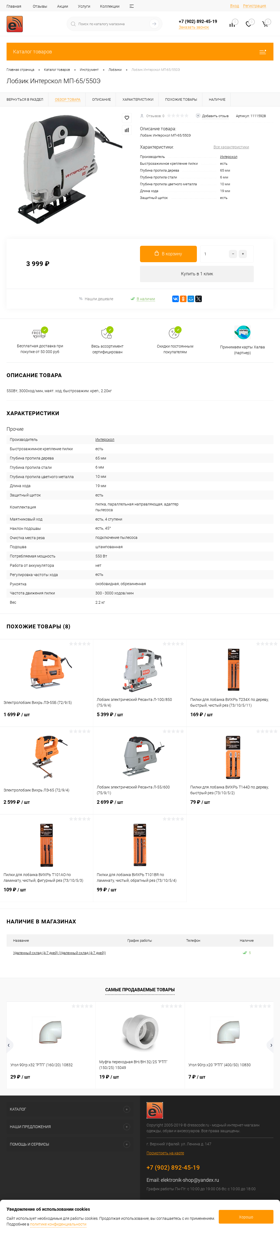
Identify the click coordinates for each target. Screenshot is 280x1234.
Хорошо (246, 1217)
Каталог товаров (32, 51)
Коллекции (109, 6)
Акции (62, 6)
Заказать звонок (194, 27)
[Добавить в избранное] (127, 118)
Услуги (84, 6)
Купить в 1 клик (197, 273)
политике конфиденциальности (58, 1224)
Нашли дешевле (99, 299)
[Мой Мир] (191, 299)
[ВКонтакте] (175, 299)
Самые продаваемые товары (140, 989)
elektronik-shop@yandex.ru (190, 1180)
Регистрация (254, 6)
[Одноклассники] (183, 299)
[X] (198, 299)
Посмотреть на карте (165, 1153)
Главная (14, 6)
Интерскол (228, 157)
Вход (234, 6)
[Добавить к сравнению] (127, 130)
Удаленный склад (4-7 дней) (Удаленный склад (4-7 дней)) (59, 953)
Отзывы (40, 6)
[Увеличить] (70, 169)
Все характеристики (231, 147)
